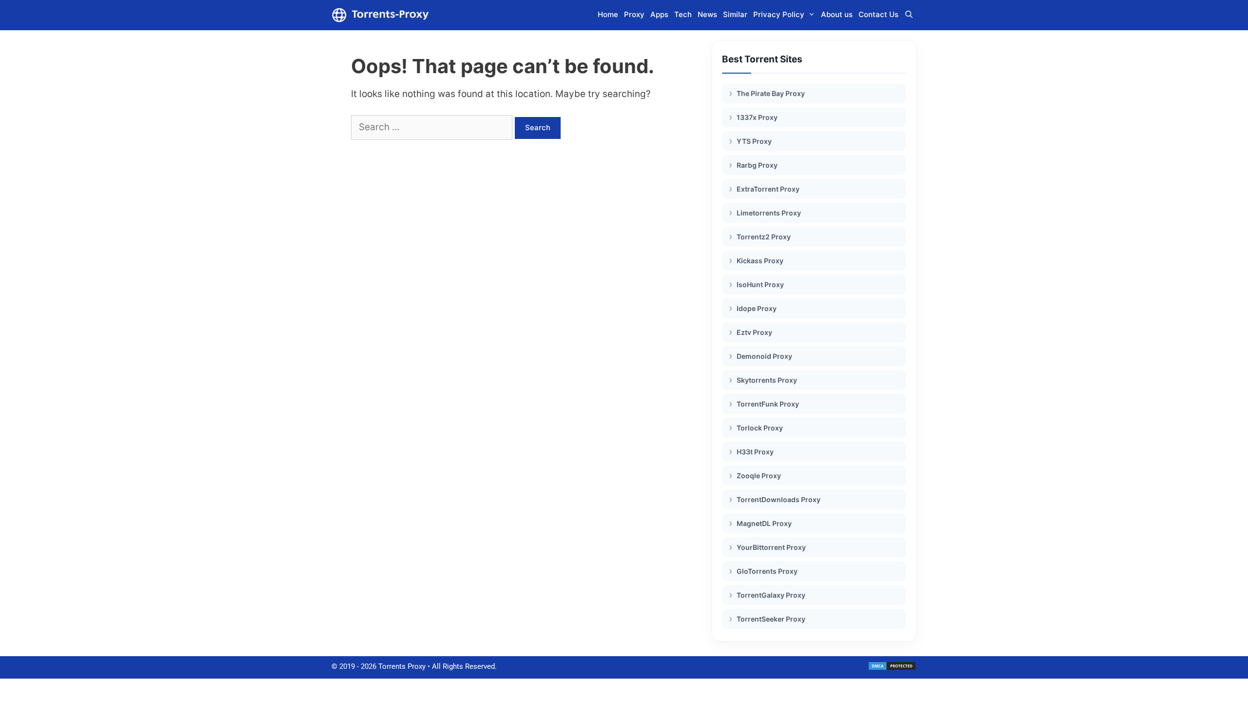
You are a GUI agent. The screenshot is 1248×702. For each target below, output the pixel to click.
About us (837, 14)
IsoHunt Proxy (760, 284)
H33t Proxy (755, 452)
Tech (683, 14)
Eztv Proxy (754, 332)
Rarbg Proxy (757, 165)
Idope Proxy (757, 308)
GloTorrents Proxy (767, 571)
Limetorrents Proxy (769, 213)
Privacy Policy (778, 14)
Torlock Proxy (760, 428)
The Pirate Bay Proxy (771, 93)
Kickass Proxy (760, 260)
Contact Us (878, 14)
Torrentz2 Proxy (764, 237)
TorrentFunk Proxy (768, 404)
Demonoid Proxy (764, 356)
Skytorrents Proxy (767, 380)
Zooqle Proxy (759, 475)
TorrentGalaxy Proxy (771, 595)
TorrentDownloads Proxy (778, 499)
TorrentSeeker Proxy (771, 619)
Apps (659, 14)
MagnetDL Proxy (764, 523)
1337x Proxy (757, 117)
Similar (735, 14)
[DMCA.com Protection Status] (892, 668)
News (707, 14)
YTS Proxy (754, 141)
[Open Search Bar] (908, 14)
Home (608, 14)
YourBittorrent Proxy (771, 547)
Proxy (634, 14)
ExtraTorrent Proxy (768, 189)
